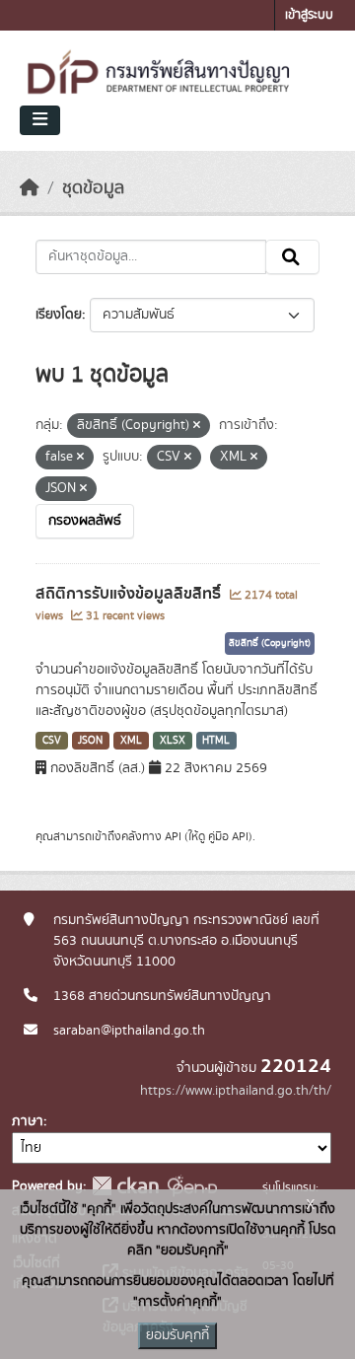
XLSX (172, 741)
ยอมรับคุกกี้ (177, 1335)
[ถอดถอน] (196, 426)
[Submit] (292, 257)
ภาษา (27, 1121)
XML (131, 741)
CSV (51, 741)
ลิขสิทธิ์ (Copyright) (270, 643)
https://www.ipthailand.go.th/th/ (235, 1091)
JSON (90, 741)
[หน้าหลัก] (29, 188)
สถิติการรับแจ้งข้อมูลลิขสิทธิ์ (130, 594)
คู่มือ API (228, 836)
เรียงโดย (59, 314)
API (173, 836)
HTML (216, 741)
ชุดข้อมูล (93, 188)
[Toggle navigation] (40, 120)
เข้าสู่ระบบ (309, 15)
